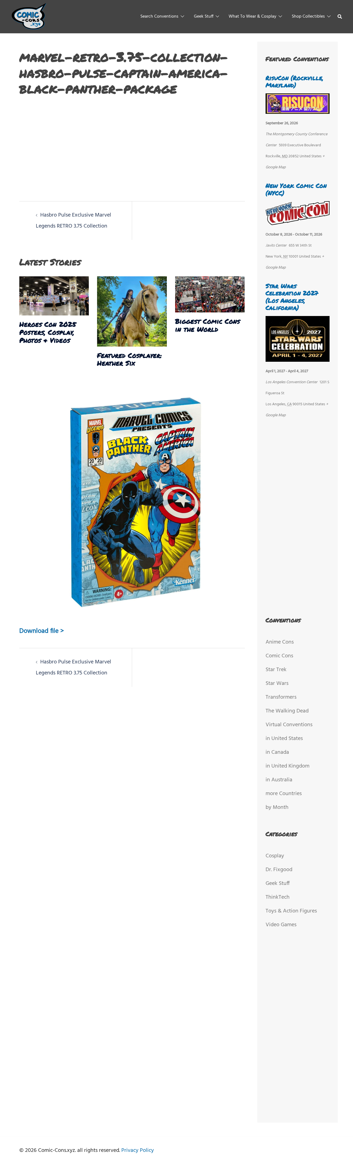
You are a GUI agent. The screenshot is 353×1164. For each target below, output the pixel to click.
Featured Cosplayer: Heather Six (129, 359)
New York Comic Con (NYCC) (296, 189)
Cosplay (275, 856)
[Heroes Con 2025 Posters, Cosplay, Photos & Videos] (54, 295)
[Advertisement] (132, 146)
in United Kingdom (287, 766)
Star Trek (276, 669)
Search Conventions (159, 16)
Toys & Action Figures (291, 911)
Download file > (41, 631)
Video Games (281, 924)
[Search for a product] (340, 16)
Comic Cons (279, 656)
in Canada (277, 752)
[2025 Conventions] (29, 16)
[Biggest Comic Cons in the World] (210, 294)
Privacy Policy (137, 1150)
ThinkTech (278, 897)
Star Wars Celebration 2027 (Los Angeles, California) (292, 297)
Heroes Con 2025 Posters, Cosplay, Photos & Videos (47, 332)
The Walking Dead (287, 711)
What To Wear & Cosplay (252, 16)
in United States (284, 738)
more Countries (284, 793)
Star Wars (277, 683)
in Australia (279, 780)
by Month (277, 807)
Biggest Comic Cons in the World (207, 325)
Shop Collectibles (308, 16)
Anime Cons (280, 642)
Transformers (281, 697)
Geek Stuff (203, 16)
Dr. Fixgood (279, 869)
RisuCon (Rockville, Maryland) (294, 81)
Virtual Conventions (289, 724)
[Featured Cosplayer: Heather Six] (132, 311)
